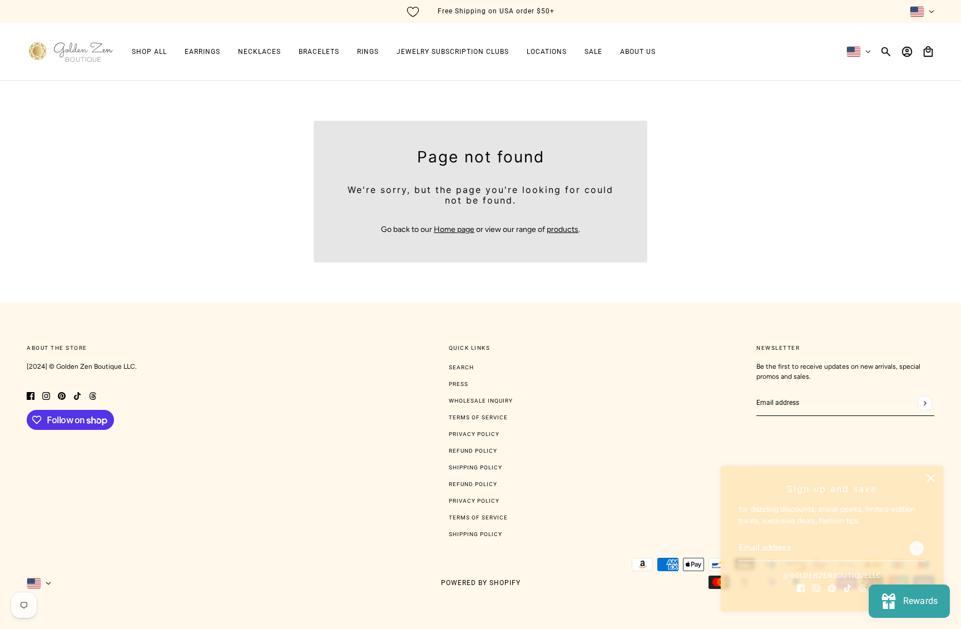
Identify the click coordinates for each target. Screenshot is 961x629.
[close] (931, 478)
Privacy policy (474, 501)
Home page (454, 229)
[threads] (863, 587)
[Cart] (928, 52)
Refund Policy (473, 451)
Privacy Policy (474, 434)
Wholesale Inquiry (481, 401)
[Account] (907, 52)
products (562, 229)
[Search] (886, 52)
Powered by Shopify (481, 583)
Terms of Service (478, 417)
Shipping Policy (475, 467)
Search (461, 367)
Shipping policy (475, 534)
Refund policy (473, 484)
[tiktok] (847, 587)
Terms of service (478, 517)
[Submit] (916, 548)
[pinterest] (832, 587)
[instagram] (816, 587)
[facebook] (800, 587)
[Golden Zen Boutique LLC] (70, 52)
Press (458, 384)
